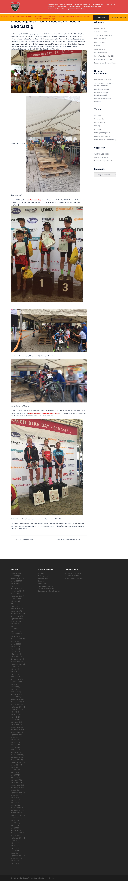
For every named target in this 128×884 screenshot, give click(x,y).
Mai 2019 (14, 717)
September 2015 (16, 815)
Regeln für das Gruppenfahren (76, 9)
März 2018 (14, 750)
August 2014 (15, 840)
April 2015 (14, 828)
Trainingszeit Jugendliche (82, 4)
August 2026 (15, 573)
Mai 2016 (14, 803)
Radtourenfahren (98, 4)
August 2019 (15, 709)
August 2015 (15, 818)
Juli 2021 (14, 669)
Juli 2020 (14, 684)
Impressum (98, 129)
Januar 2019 (15, 725)
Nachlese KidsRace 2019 (56, 9)
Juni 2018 (14, 742)
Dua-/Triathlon (110, 4)
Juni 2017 (14, 770)
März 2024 (14, 606)
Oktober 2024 (16, 593)
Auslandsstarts (61, 6)
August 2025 (15, 581)
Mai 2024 (14, 604)
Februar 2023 (15, 634)
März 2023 (14, 631)
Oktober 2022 (16, 641)
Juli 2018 (14, 740)
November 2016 (16, 788)
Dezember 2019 (16, 699)
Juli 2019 (14, 712)
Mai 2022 (14, 649)
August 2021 (15, 667)
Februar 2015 (15, 830)
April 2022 (14, 651)
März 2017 (14, 777)
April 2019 (14, 719)
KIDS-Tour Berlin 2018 (25, 540)
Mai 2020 (14, 689)
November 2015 (16, 810)
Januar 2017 (15, 782)
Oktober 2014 (15, 835)
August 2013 (15, 858)
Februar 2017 (15, 780)
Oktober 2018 (15, 732)
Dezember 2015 (16, 808)
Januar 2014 (15, 853)
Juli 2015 (14, 820)
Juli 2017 (14, 767)
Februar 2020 (15, 694)
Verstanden (101, 17)
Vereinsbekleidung (74, 6)
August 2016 (15, 795)
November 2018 (16, 729)
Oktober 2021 (15, 662)
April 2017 (14, 775)
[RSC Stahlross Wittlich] (15, 6)
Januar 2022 (15, 656)
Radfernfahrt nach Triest (103, 80)
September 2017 (16, 762)
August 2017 (15, 765)
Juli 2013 (14, 861)
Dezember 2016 (16, 785)
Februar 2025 (15, 588)
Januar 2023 (15, 636)
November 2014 (16, 833)
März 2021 (14, 677)
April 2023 (14, 629)
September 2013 (16, 856)
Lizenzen (51, 6)
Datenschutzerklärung (102, 136)
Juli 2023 (14, 624)
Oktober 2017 (15, 760)
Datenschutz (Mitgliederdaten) (105, 140)
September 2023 (17, 619)
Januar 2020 (15, 697)
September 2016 (16, 793)
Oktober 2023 (16, 616)
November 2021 (16, 659)
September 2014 (16, 838)
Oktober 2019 (15, 704)
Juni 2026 (14, 576)
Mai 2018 (14, 745)
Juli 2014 (14, 843)
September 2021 (16, 664)
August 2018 (15, 737)
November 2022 (16, 639)
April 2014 (14, 850)
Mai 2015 (14, 825)
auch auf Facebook (66, 4)
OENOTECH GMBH (101, 157)
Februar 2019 (15, 722)
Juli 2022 (14, 646)
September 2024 (17, 596)
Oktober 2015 (15, 813)
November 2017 (16, 757)
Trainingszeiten (99, 119)
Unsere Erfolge (53, 4)
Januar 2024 (15, 611)
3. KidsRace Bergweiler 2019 (92, 6)
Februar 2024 (15, 609)
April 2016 (14, 805)
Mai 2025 (14, 586)
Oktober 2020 (16, 679)
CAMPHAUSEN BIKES (102, 154)
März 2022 (14, 654)
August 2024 (15, 598)
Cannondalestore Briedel (103, 161)
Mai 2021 (14, 674)
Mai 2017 (14, 772)
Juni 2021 (14, 672)
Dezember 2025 (16, 578)
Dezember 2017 (16, 755)
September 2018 (16, 735)
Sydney (51, 878)
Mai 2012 (14, 863)
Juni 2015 (14, 823)
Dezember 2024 (16, 591)
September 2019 (16, 707)
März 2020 (14, 692)
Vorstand (97, 115)
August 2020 (15, 682)
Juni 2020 (14, 687)
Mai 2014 (14, 848)
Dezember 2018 (16, 727)
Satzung (97, 126)
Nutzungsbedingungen (102, 133)
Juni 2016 (14, 800)
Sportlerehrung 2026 (101, 89)
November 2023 (16, 614)
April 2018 (14, 747)
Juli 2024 (14, 601)
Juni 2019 (14, 714)
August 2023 (15, 621)
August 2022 (15, 644)
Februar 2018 (15, 752)
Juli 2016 (14, 798)
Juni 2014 (14, 845)
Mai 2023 (14, 626)
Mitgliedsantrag (99, 122)
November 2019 (16, 702)
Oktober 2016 (15, 790)
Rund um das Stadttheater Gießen (68, 540)
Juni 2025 (14, 583)
